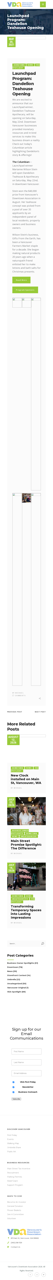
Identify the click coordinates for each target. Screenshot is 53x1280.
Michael (19, 693)
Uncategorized (29, 836)
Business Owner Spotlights (20, 963)
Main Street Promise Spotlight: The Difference (26, 844)
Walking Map (13, 1143)
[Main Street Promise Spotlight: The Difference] (26, 811)
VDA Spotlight (14, 992)
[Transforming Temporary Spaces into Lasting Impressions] (26, 877)
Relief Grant (12, 1181)
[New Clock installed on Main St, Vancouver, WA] (26, 749)
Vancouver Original (16, 988)
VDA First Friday (28, 1082)
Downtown (19, 65)
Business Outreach (27, 1092)
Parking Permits (14, 1177)
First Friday (12, 1135)
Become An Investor (16, 1202)
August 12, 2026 (13, 739)
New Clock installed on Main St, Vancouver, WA (26, 779)
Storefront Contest (16, 975)
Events (10, 1139)
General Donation (15, 1206)
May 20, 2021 (11, 41)
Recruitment (13, 1173)
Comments (20, 696)
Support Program (15, 1185)
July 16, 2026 (11, 867)
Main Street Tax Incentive (18, 1168)
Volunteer (11, 1218)
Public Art (11, 1151)
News (30, 65)
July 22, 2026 (11, 802)
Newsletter (27, 1087)
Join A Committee (15, 1214)
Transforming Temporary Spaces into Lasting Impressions (26, 912)
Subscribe (16, 1099)
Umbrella (11, 979)
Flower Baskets (14, 1210)
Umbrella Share (14, 1147)
